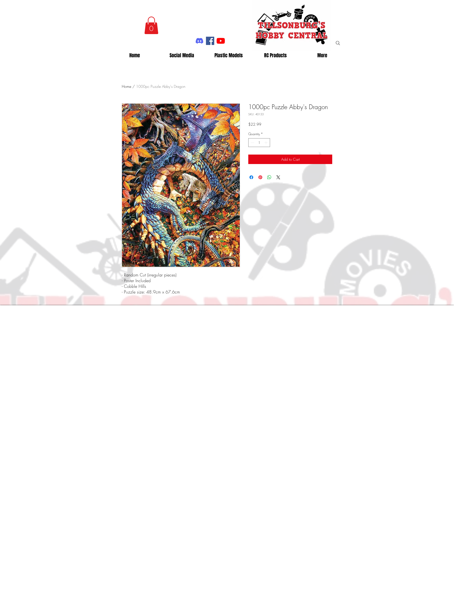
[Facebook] (210, 41)
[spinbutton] (259, 142)
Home (126, 86)
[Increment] (266, 142)
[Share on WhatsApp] (269, 177)
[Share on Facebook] (251, 177)
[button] (151, 25)
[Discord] (199, 41)
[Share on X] (278, 177)
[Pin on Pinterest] (260, 177)
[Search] (338, 43)
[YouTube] (221, 41)
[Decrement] (252, 142)
